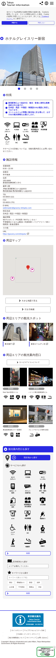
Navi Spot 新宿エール (10, 392)
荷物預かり (21, 582)
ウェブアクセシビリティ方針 (34, 630)
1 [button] (19, 89)
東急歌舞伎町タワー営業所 (12, 430)
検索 (28, 553)
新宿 (30, 582)
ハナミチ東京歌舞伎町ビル (38, 392)
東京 (10, 582)
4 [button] (37, 89)
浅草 (38, 582)
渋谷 (39, 587)
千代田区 (21, 587)
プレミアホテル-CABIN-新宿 (38, 430)
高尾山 (31, 587)
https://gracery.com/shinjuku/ (14, 234)
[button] (12, 278)
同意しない (41, 22)
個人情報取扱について (17, 638)
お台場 (11, 587)
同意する (14, 22)
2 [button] (25, 89)
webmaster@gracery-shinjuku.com (17, 208)
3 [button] (31, 89)
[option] (28, 65)
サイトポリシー (16, 630)
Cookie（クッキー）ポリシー (28, 634)
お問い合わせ (42, 638)
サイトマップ (31, 638)
